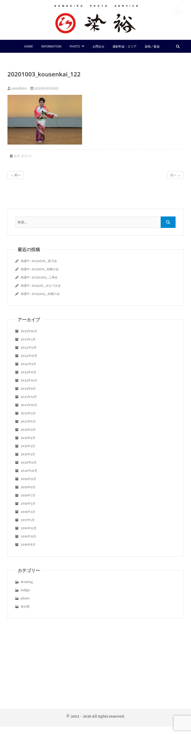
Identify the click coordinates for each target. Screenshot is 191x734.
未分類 (25, 606)
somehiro (18, 88)
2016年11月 (28, 536)
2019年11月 (28, 479)
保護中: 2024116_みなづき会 (41, 285)
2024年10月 (29, 356)
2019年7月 (28, 495)
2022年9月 (28, 413)
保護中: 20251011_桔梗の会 (40, 269)
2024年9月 (28, 364)
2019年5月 (28, 503)
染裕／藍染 (152, 46)
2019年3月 (28, 512)
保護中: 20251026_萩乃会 (39, 261)
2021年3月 (28, 454)
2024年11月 (29, 347)
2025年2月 (28, 339)
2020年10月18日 (46, 88)
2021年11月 (28, 429)
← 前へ (15, 175)
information (51, 46)
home (28, 46)
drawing (27, 582)
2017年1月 (28, 520)
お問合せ (98, 46)
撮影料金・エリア (125, 46)
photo (75, 46)
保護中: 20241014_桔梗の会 (40, 294)
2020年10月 (29, 470)
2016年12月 (29, 528)
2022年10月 (29, 405)
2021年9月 (28, 438)
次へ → (175, 175)
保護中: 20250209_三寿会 (39, 277)
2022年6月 (28, 421)
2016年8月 (28, 544)
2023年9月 (28, 388)
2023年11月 (28, 372)
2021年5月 (28, 446)
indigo (25, 590)
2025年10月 (29, 331)
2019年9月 (28, 487)
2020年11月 (29, 462)
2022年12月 (29, 397)
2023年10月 (29, 380)
